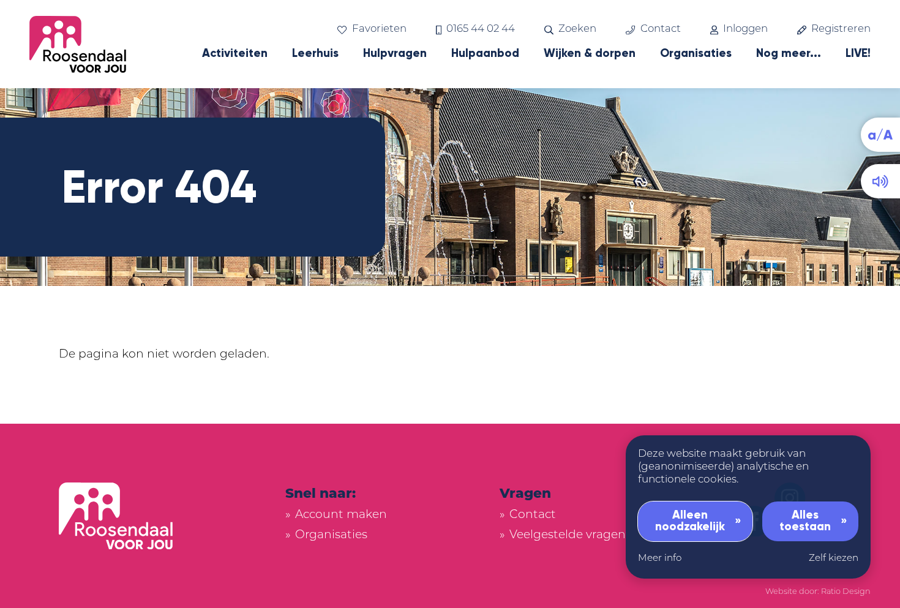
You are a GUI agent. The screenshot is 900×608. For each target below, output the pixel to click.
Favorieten (379, 29)
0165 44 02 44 (480, 29)
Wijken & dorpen (590, 53)
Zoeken (577, 29)
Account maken (341, 515)
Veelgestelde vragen (567, 535)
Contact (660, 29)
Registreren (841, 29)
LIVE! (858, 53)
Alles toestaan (805, 520)
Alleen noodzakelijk (690, 520)
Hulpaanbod (485, 53)
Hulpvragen (395, 53)
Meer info (659, 558)
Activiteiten (235, 53)
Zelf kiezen (833, 558)
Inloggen (745, 29)
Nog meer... (788, 53)
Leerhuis (315, 53)
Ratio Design (846, 592)
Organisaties (696, 53)
